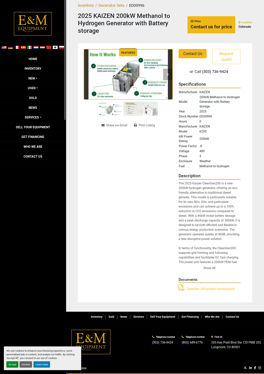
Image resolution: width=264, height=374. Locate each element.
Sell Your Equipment (33, 127)
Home (33, 59)
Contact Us (33, 156)
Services (32, 117)
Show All (209, 268)
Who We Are (33, 147)
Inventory (33, 68)
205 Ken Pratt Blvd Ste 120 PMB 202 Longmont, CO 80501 (236, 345)
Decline (26, 364)
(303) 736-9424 (215, 71)
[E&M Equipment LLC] (91, 342)
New (31, 78)
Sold (33, 98)
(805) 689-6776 (192, 342)
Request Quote (226, 56)
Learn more (42, 364)
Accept (12, 364)
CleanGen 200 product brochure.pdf (210, 289)
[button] (32, 78)
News (33, 108)
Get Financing (32, 137)
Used (32, 88)
